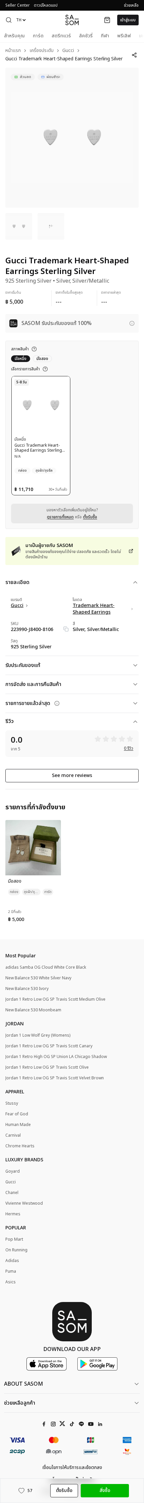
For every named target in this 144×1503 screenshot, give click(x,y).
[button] (8, 20)
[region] (72, 137)
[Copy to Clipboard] (66, 629)
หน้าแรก (13, 51)
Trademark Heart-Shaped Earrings (94, 609)
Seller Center (17, 5)
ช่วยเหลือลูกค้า (19, 1403)
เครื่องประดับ (41, 51)
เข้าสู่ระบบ (128, 20)
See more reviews (72, 775)
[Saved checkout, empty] (107, 20)
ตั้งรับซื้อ (90, 517)
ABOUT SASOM (23, 1384)
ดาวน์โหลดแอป (46, 5)
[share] (134, 55)
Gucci (68, 51)
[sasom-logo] (72, 20)
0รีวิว (128, 748)
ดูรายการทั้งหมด (60, 517)
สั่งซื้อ (104, 1490)
